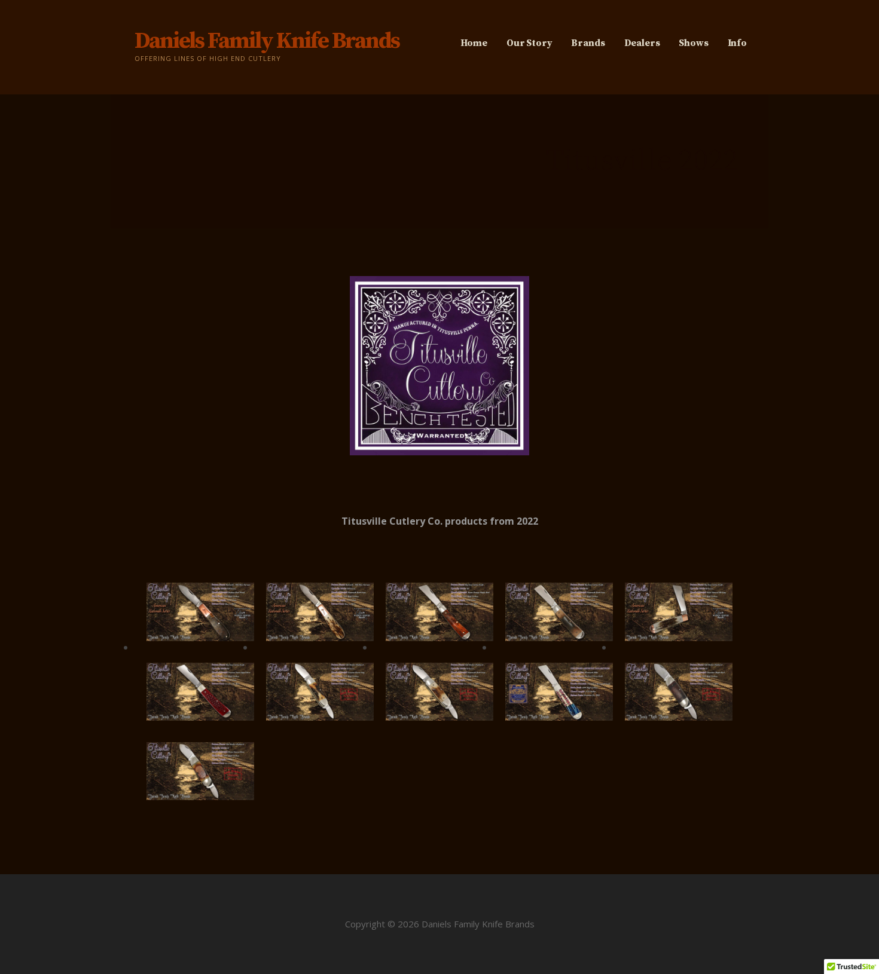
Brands (588, 43)
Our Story (529, 43)
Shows (693, 43)
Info (737, 43)
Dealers (642, 43)
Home (473, 43)
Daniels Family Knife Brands (267, 41)
